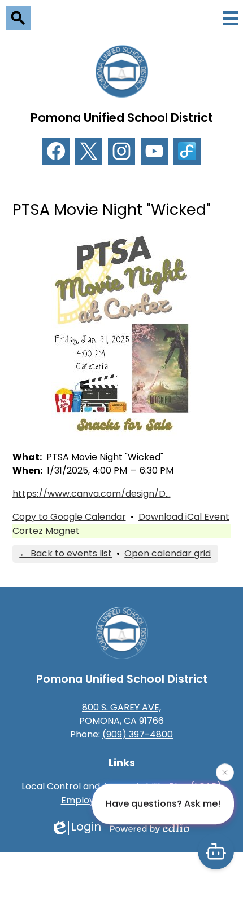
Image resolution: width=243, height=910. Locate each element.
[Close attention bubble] (225, 772)
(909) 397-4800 (137, 734)
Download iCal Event (183, 516)
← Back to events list (65, 553)
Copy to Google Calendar (69, 516)
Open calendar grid (167, 553)
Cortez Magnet (46, 530)
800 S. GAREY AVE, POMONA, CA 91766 (121, 714)
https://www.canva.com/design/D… (91, 493)
